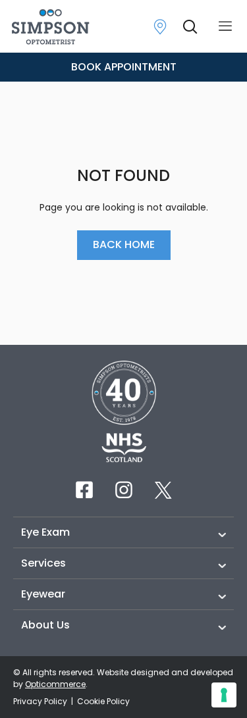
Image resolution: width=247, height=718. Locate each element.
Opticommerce (55, 684)
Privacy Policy (41, 701)
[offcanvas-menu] (225, 26)
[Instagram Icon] (123, 489)
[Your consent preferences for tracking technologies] (223, 694)
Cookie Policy (103, 701)
